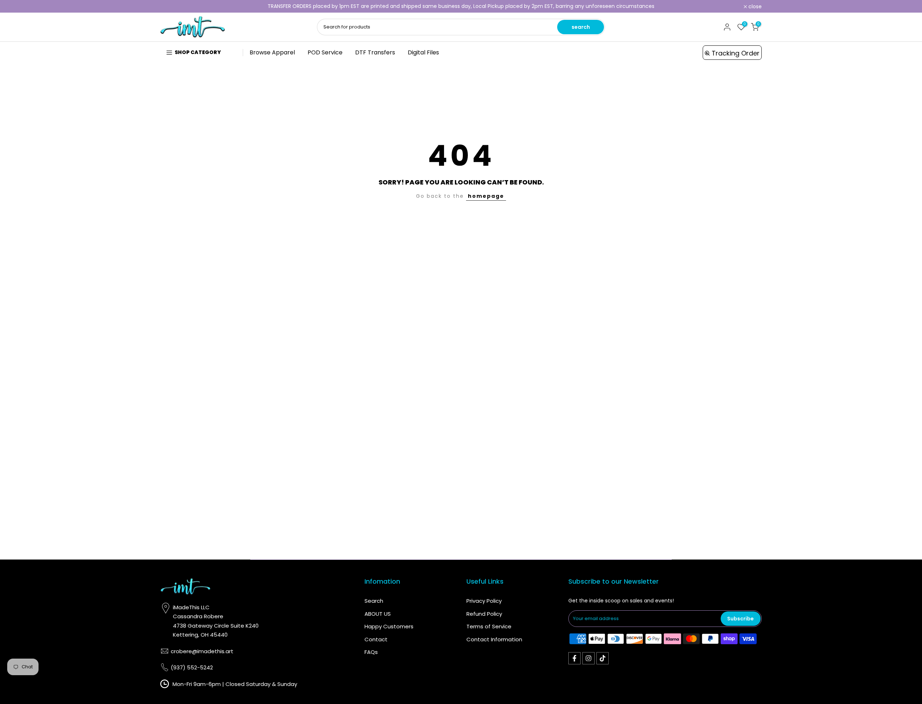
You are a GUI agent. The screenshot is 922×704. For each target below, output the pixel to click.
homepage (486, 196)
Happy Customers (388, 626)
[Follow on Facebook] (574, 658)
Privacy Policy (484, 601)
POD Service (325, 52)
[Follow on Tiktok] (602, 658)
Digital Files (423, 52)
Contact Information (494, 639)
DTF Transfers (375, 52)
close (171, 6)
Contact (376, 639)
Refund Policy (484, 614)
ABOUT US (377, 614)
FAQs (371, 652)
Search (373, 601)
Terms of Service (488, 626)
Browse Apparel (272, 52)
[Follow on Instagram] (588, 658)
